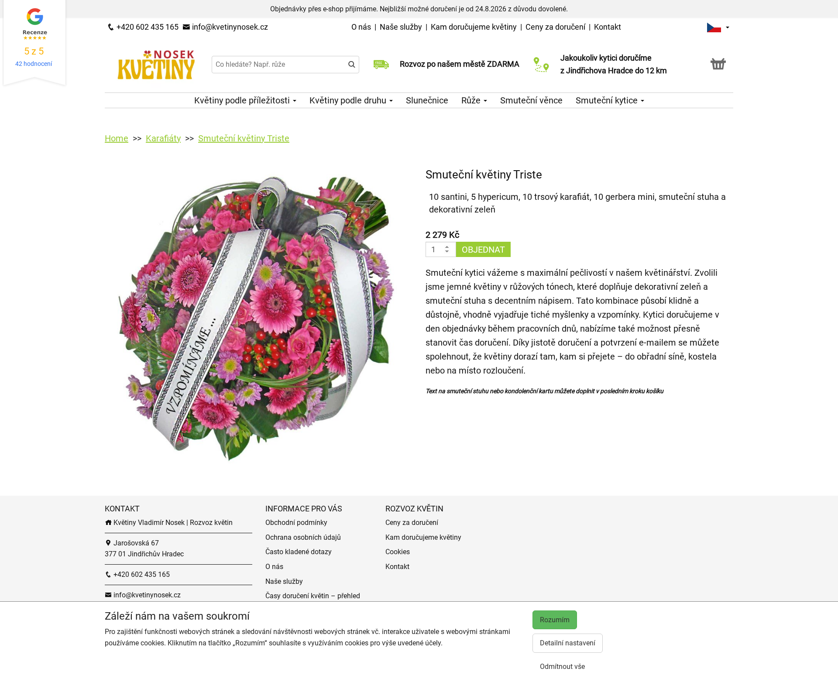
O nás (362, 26)
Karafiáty (163, 138)
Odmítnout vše (562, 666)
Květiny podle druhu (348, 100)
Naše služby (402, 26)
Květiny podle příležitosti (243, 100)
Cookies (397, 552)
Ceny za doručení (555, 26)
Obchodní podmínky (296, 522)
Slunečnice (427, 100)
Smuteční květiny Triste (243, 138)
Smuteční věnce (531, 100)
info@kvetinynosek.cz (229, 26)
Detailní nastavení (567, 643)
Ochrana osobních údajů (303, 537)
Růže (472, 100)
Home (116, 138)
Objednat (483, 249)
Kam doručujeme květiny (474, 26)
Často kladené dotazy (298, 552)
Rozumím (555, 620)
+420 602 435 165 (147, 26)
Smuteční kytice (608, 100)
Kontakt (607, 26)
